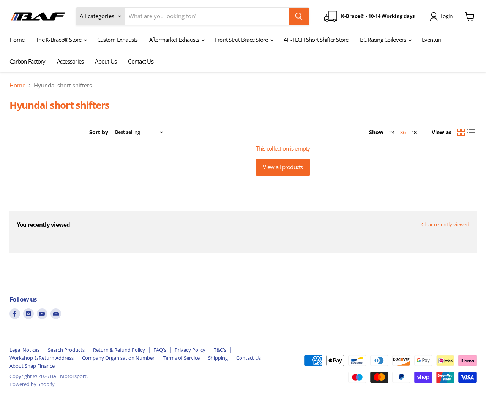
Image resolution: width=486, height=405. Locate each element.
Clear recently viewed (445, 224)
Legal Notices (24, 349)
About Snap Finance (32, 365)
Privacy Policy (190, 349)
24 (391, 132)
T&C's (220, 349)
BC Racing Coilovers (383, 39)
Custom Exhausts (117, 39)
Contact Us (140, 61)
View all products (283, 167)
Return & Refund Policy (119, 349)
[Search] (299, 16)
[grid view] (461, 132)
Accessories (70, 61)
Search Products (66, 349)
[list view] (471, 132)
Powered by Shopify (32, 384)
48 (414, 132)
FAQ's (159, 349)
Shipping (218, 357)
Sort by (98, 132)
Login (446, 16)
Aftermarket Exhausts (174, 39)
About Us (106, 61)
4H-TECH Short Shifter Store (316, 39)
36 (403, 132)
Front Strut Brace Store (242, 39)
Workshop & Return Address (41, 357)
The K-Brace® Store (59, 39)
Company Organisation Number (118, 357)
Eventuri (431, 39)
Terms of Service (181, 357)
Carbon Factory (27, 61)
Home (16, 39)
